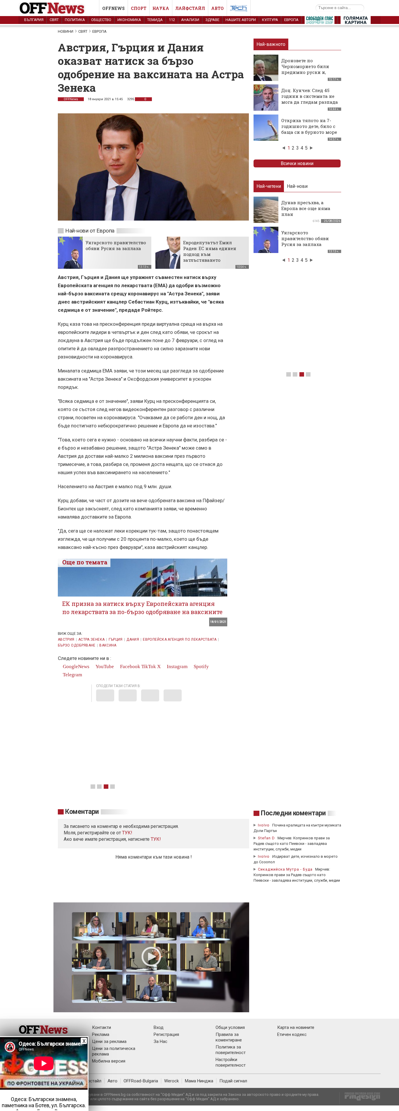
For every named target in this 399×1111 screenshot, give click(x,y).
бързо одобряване (77, 645)
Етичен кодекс (292, 1034)
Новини (65, 31)
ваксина (108, 645)
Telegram (72, 674)
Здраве (212, 20)
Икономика (129, 20)
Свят (54, 20)
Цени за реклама (109, 1041)
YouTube (104, 666)
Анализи (190, 20)
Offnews (113, 8)
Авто (217, 8)
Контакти (101, 1027)
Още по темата (84, 562)
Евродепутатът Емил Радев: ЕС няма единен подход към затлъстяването (209, 251)
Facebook (129, 666)
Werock (171, 1081)
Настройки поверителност (231, 1062)
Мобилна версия (108, 1061)
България (34, 20)
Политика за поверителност (231, 1049)
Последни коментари (293, 813)
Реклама (100, 1034)
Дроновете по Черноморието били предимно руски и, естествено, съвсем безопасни (305, 72)
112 (172, 20)
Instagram (177, 666)
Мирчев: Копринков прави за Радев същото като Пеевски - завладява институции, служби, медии (292, 843)
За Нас (160, 1041)
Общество (101, 20)
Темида (155, 20)
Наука (160, 8)
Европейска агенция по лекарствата (179, 639)
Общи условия (230, 1027)
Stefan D (266, 838)
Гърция (116, 639)
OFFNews (71, 99)
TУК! (127, 833)
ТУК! (156, 839)
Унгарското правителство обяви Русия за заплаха (116, 245)
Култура (270, 20)
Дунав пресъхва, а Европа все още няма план (305, 208)
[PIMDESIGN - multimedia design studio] (360, 1098)
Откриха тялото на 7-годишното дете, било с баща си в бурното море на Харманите (309, 129)
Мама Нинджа (199, 1081)
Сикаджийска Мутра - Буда (285, 869)
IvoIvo (264, 825)
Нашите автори (240, 20)
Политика (75, 20)
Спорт (138, 8)
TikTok (148, 666)
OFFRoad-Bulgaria (141, 1081)
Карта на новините (295, 1027)
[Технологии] (238, 9)
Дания (132, 639)
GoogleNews (75, 666)
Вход (159, 1027)
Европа (291, 20)
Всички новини (297, 163)
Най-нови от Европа (90, 230)
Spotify (200, 666)
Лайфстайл (190, 8)
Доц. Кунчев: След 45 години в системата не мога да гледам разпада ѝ (309, 99)
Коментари (82, 812)
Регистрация (166, 1034)
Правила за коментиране (229, 1037)
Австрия (66, 639)
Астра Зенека (91, 639)
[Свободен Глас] (319, 21)
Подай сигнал (233, 1081)
